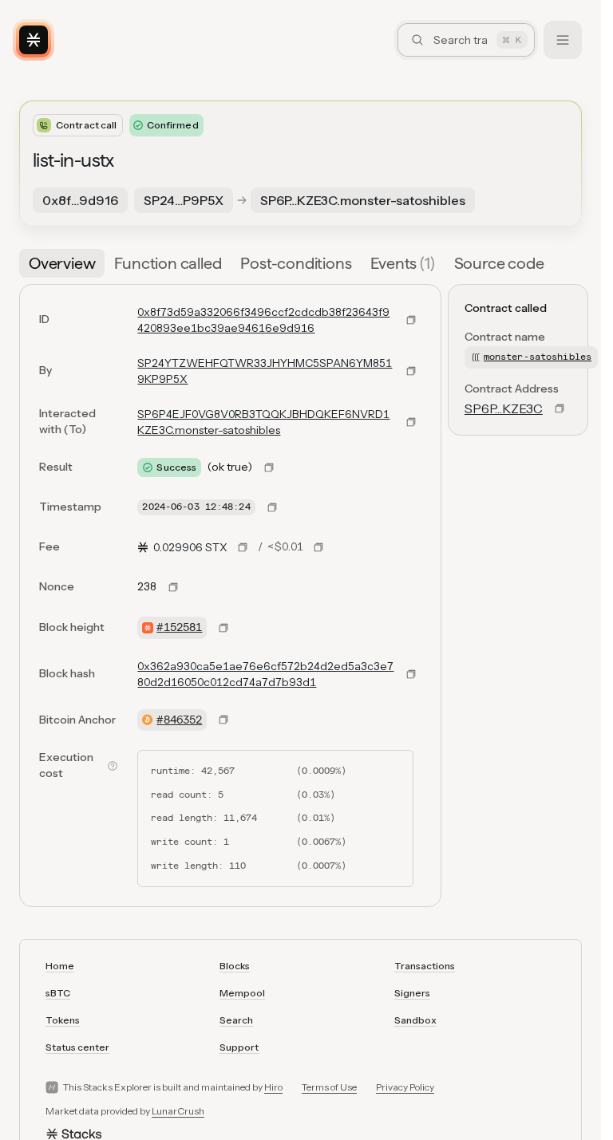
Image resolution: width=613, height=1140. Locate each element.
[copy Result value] (269, 467)
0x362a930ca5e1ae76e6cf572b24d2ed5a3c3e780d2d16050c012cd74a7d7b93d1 (265, 674)
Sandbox (415, 1020)
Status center (77, 1047)
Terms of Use (329, 1087)
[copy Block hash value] (411, 674)
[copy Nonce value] (173, 587)
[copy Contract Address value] (559, 408)
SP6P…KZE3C (504, 408)
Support (239, 1047)
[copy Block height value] (223, 627)
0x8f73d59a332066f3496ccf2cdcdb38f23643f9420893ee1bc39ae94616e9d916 (263, 320)
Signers (412, 993)
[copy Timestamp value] (272, 507)
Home (59, 966)
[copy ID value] (411, 320)
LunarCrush (178, 1111)
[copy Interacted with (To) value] (411, 422)
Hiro (273, 1087)
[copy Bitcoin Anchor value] (223, 719)
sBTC (57, 993)
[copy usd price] (318, 547)
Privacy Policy (405, 1087)
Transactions (424, 966)
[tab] (62, 263)
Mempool (242, 993)
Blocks (234, 966)
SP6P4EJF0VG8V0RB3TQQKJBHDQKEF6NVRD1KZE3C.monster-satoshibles (263, 422)
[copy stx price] (242, 547)
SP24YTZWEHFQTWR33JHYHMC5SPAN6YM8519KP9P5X (264, 371)
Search (236, 1020)
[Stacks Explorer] (33, 40)
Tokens (62, 1020)
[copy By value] (411, 371)
